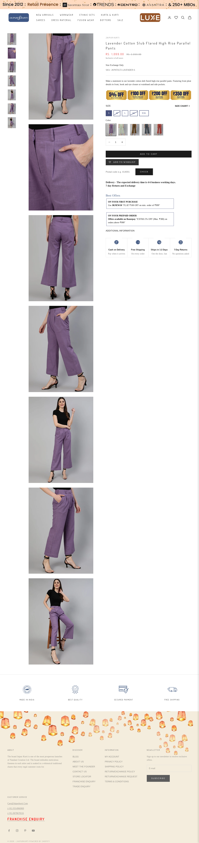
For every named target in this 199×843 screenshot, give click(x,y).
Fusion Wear (86, 20)
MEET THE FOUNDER (84, 766)
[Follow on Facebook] (9, 830)
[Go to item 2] (11, 53)
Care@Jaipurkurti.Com (17, 803)
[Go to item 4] (11, 81)
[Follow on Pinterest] (25, 830)
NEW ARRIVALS (45, 15)
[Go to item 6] (11, 109)
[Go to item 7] (11, 122)
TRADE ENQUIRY (81, 786)
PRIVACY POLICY (114, 761)
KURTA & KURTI (110, 15)
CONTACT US (80, 771)
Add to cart (148, 154)
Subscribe (158, 778)
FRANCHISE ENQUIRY (84, 781)
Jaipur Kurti (113, 38)
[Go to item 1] (11, 39)
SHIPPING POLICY (114, 766)
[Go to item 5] (11, 95)
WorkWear (66, 15)
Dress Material (61, 20)
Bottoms (105, 20)
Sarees (40, 20)
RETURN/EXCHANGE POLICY (120, 771)
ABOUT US (78, 761)
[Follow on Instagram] (17, 830)
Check (144, 171)
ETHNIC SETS (87, 15)
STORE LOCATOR (82, 776)
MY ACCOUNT (112, 756)
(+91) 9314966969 (15, 808)
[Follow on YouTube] (33, 830)
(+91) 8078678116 (15, 813)
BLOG (76, 756)
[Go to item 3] (11, 67)
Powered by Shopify (39, 841)
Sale (120, 20)
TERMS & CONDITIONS (117, 781)
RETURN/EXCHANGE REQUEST (121, 776)
